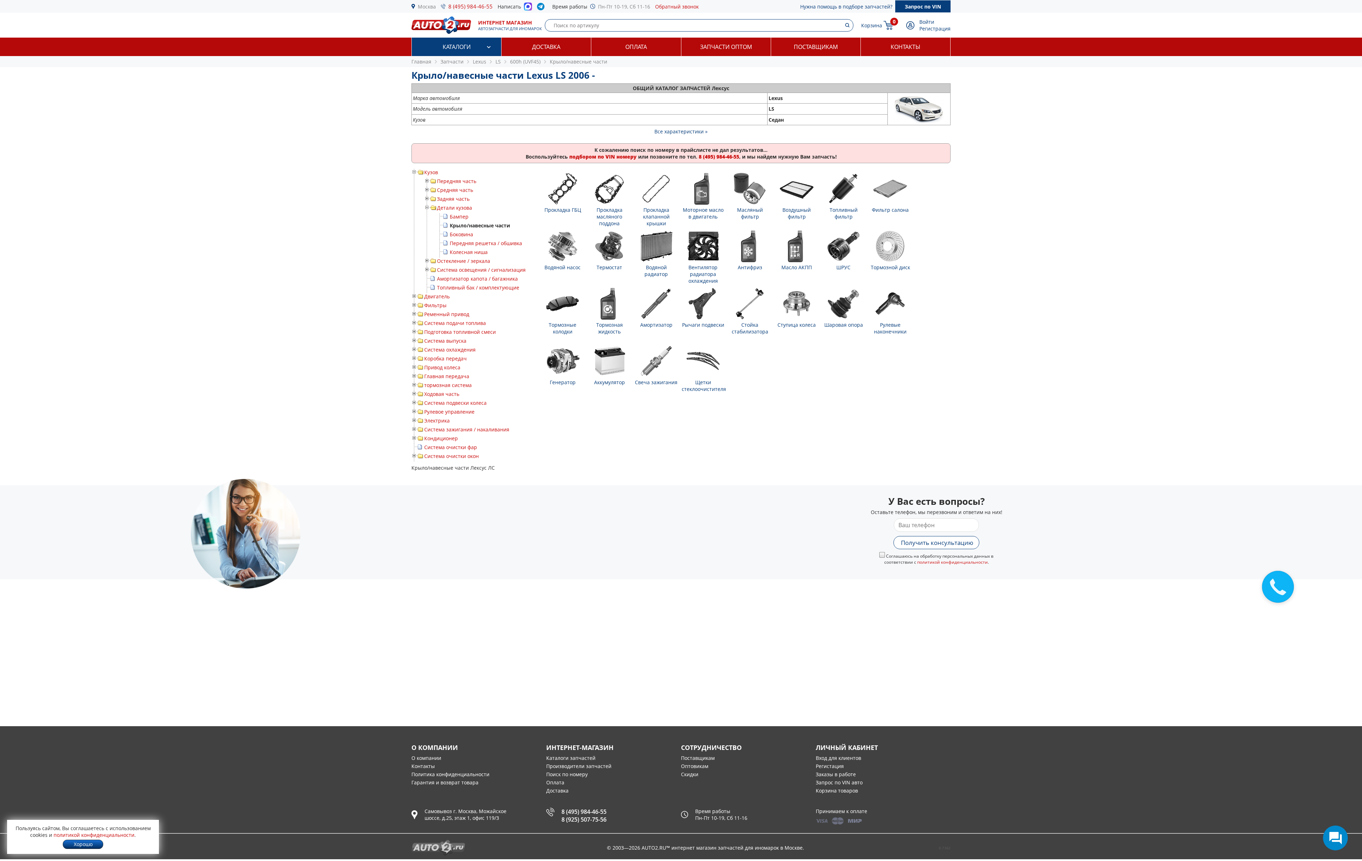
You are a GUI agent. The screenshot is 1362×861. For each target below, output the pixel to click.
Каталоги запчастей (571, 758)
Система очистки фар (450, 447)
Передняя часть (456, 181)
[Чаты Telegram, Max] (1335, 838)
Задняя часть (453, 198)
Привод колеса (442, 367)
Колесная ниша (469, 252)
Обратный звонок (677, 6)
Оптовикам (694, 766)
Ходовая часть (441, 394)
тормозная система (448, 385)
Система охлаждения (450, 349)
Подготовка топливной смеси (460, 332)
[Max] (528, 8)
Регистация (830, 766)
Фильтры (435, 305)
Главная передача (446, 376)
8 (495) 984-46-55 (470, 6)
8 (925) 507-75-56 (584, 819)
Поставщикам (816, 47)
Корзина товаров (837, 790)
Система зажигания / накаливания (466, 429)
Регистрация (935, 28)
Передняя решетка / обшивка (486, 243)
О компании (426, 758)
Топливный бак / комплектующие (478, 287)
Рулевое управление (449, 411)
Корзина (871, 25)
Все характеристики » (681, 131)
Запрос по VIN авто (839, 782)
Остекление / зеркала (463, 261)
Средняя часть (455, 190)
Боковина (461, 234)
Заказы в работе (836, 774)
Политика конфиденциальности (450, 774)
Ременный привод (446, 314)
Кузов (431, 172)
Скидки (689, 774)
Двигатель (437, 296)
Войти (926, 21)
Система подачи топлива (455, 323)
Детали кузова (454, 207)
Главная (421, 61)
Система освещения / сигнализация (481, 269)
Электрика (437, 420)
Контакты (905, 47)
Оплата (636, 47)
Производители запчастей (578, 766)
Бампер (459, 216)
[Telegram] (542, 8)
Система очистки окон (451, 456)
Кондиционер (441, 438)
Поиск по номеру (567, 774)
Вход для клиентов (838, 758)
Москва (427, 6)
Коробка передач (445, 358)
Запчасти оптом (726, 47)
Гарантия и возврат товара (444, 782)
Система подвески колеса (455, 402)
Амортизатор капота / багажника (477, 278)
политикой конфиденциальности (952, 562)
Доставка (546, 47)
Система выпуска (445, 340)
